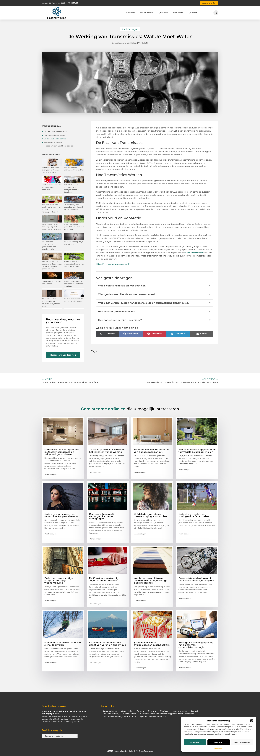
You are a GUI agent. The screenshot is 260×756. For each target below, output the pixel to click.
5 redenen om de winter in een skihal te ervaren (62, 643)
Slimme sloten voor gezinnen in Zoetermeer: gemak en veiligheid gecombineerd (61, 452)
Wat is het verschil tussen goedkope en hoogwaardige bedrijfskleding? (150, 580)
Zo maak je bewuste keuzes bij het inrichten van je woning (107, 450)
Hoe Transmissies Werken (55, 135)
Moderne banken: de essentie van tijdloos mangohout (151, 450)
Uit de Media (146, 12)
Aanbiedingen (130, 29)
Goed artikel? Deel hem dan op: (60, 146)
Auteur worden (180, 711)
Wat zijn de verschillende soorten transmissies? (154, 294)
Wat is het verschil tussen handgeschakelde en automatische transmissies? (154, 303)
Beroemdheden (110, 711)
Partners (130, 12)
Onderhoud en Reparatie (55, 139)
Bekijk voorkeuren (242, 742)
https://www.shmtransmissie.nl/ (112, 264)
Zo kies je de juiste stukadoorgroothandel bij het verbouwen (73, 207)
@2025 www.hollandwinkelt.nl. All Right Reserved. (130, 751)
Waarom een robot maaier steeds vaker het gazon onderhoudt (74, 263)
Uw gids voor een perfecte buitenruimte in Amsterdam (74, 226)
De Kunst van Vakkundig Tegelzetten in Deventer (103, 579)
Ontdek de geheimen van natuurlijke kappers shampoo (61, 515)
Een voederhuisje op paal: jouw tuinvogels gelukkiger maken (196, 450)
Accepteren (195, 742)
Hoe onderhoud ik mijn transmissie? (154, 320)
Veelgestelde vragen (53, 142)
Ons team (178, 12)
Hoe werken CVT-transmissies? (154, 311)
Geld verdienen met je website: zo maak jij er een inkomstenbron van (134, 716)
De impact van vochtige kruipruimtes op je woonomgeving (58, 580)
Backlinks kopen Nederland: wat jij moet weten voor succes (167, 714)
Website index (129, 714)
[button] (252, 720)
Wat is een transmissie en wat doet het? (154, 285)
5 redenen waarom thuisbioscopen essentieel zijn (152, 643)
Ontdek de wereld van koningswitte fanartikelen (193, 515)
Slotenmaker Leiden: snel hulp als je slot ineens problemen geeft (51, 226)
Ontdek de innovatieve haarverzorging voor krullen (150, 515)
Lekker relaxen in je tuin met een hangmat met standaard (73, 283)
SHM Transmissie (194, 252)
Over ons (163, 12)
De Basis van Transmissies (55, 132)
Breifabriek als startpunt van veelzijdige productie (51, 187)
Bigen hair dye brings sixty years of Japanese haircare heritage (51, 169)
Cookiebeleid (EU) (111, 714)
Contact (193, 12)
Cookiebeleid (217, 748)
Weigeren (218, 742)
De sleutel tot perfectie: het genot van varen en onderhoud (107, 643)
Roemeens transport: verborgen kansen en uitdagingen (101, 516)
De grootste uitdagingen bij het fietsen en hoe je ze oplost (196, 579)
